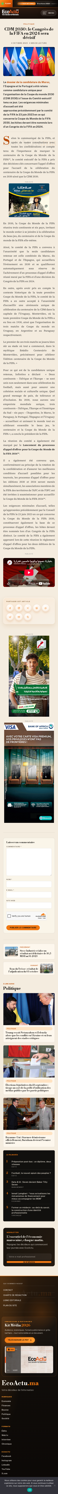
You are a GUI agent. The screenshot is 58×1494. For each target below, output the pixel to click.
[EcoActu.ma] (10, 12)
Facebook (6, 1456)
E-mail (10, 890)
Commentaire (14, 846)
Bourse (5, 1410)
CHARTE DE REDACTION (15, 1295)
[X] (27, 608)
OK (29, 1490)
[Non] (54, 1485)
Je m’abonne (29, 1262)
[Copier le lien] (27, 617)
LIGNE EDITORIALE (12, 1300)
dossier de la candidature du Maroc (27, 82)
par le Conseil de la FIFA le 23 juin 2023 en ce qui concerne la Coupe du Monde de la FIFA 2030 (29, 514)
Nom (9, 879)
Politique (29, 24)
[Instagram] (19, 608)
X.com (4, 1473)
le (4, 231)
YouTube (6, 1469)
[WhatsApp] (45, 608)
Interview (6, 1439)
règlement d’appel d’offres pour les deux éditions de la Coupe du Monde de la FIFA (29, 544)
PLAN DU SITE (10, 1305)
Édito (4, 1431)
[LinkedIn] (36, 608)
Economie (6, 1401)
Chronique (7, 1444)
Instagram (7, 1460)
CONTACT (8, 1290)
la (54, 155)
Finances (6, 1405)
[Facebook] (10, 608)
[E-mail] (19, 617)
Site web (10, 900)
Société (5, 1418)
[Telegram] (10, 617)
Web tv (5, 1435)
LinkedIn (6, 1465)
